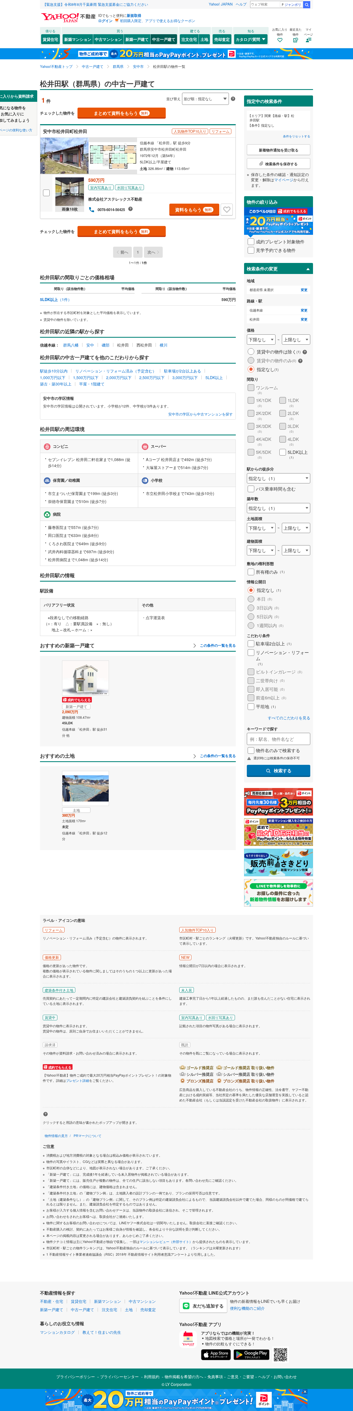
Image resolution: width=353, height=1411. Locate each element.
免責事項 (215, 1376)
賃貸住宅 (50, 39)
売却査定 (222, 39)
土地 (204, 39)
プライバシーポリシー (75, 1376)
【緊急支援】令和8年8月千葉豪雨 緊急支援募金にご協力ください (95, 4)
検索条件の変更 (262, 268)
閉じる (150, 94)
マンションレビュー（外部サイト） (166, 1241)
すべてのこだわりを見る (289, 717)
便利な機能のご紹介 (247, 1308)
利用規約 (151, 1376)
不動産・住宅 (51, 1301)
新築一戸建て (137, 39)
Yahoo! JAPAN (220, 4)
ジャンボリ (293, 4)
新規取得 (134, 15)
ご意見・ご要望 (240, 1376)
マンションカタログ (57, 1332)
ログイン (105, 20)
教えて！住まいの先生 (101, 1332)
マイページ (283, 179)
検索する (283, 770)
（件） (56, 299)
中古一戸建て (163, 39)
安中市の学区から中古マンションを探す (200, 414)
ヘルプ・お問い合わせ (277, 1376)
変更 (304, 289)
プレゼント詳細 (77, 1080)
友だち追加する (208, 1306)
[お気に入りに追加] (227, 210)
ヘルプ (241, 4)
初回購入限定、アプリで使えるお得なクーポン (157, 20)
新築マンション (77, 39)
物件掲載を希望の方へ (184, 1376)
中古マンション (108, 39)
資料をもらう (193, 209)
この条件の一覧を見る (217, 645)
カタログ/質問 (248, 39)
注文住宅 (189, 39)
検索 (306, 4)
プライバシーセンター (119, 1376)
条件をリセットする (296, 136)
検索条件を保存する (180, 90)
